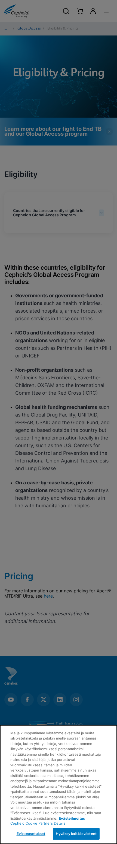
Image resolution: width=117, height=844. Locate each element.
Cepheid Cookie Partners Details (37, 823)
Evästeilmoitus (72, 818)
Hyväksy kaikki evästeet (76, 833)
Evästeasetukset (31, 833)
